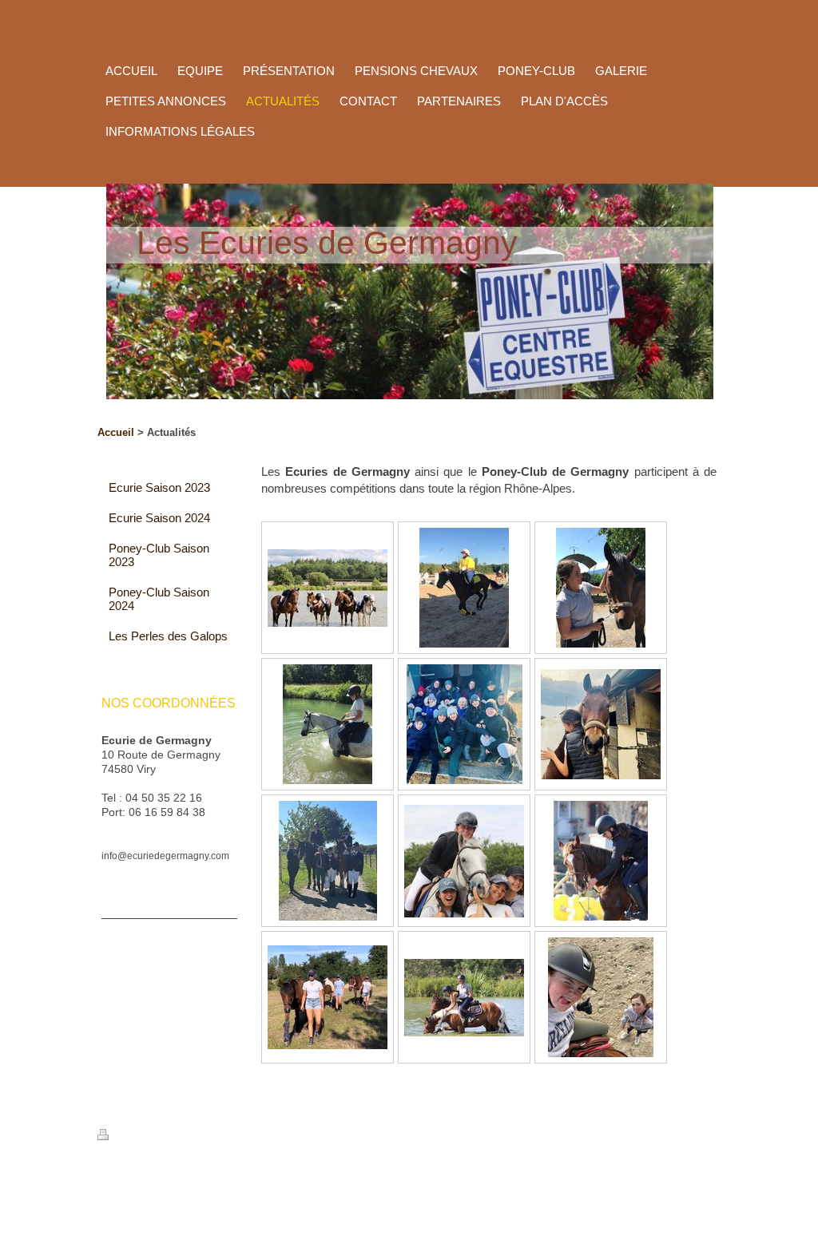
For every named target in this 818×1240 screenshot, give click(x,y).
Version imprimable (163, 1136)
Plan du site (250, 1136)
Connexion (689, 1181)
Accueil (115, 432)
